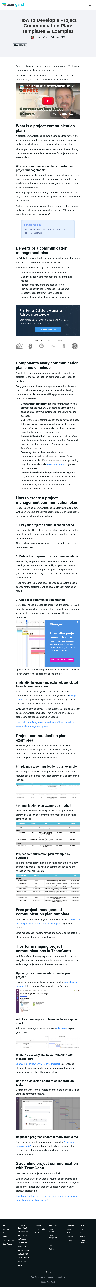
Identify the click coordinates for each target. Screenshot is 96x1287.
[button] (64, 635)
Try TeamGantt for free (62, 660)
